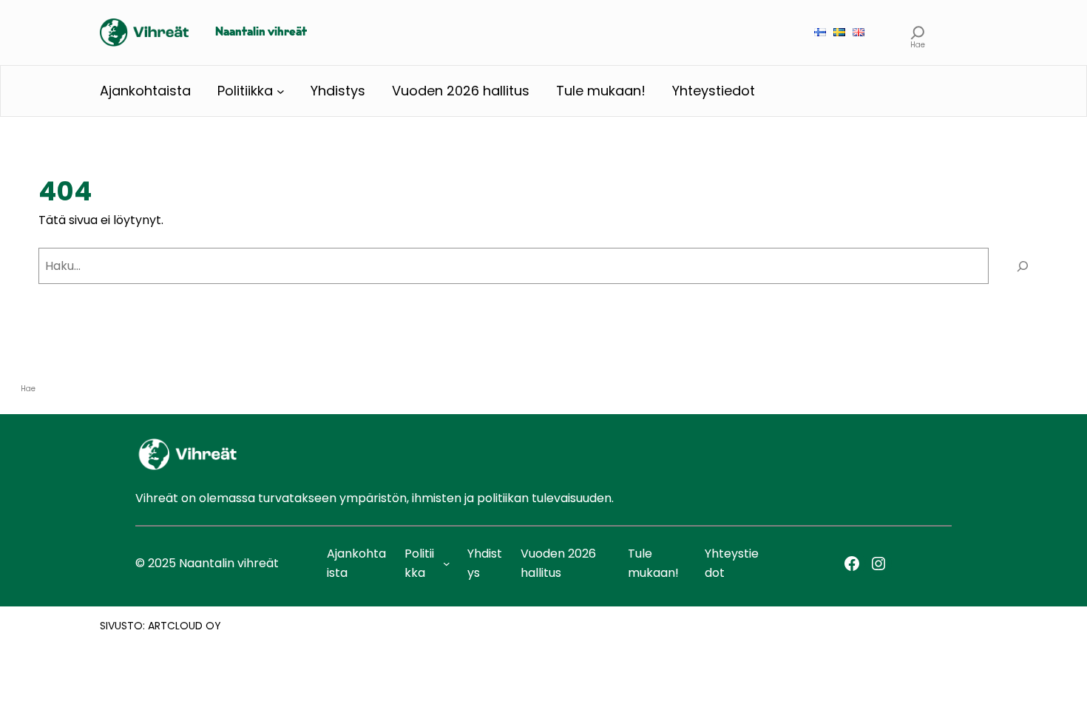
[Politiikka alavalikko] (281, 91)
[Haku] (1022, 266)
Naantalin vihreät (261, 32)
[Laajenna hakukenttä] (918, 32)
